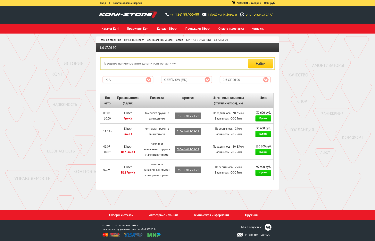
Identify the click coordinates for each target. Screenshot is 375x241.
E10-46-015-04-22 (188, 116)
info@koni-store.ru (222, 14)
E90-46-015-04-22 (188, 149)
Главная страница (110, 40)
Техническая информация (211, 215)
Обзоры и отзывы (121, 215)
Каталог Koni (110, 28)
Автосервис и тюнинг (163, 215)
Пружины (251, 215)
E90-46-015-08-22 (188, 170)
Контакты (258, 28)
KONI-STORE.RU (148, 229)
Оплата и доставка (231, 28)
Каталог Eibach (167, 28)
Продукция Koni (138, 28)
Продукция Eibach (198, 28)
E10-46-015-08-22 (188, 131)
